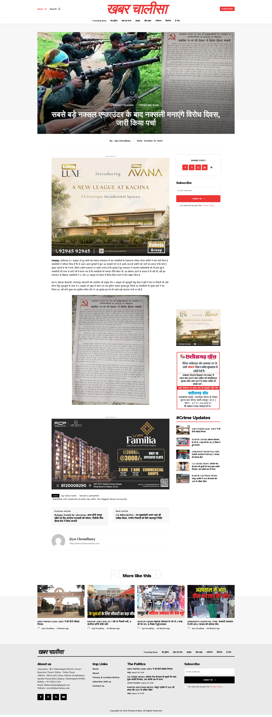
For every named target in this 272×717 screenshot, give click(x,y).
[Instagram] (48, 697)
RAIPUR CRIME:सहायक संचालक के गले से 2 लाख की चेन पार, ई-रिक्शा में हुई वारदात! (206, 442)
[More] (211, 167)
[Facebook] (185, 167)
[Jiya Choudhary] (58, 541)
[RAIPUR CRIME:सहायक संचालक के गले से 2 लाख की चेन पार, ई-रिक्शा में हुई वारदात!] (182, 442)
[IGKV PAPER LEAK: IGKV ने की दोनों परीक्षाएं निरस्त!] (182, 430)
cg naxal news (68, 495)
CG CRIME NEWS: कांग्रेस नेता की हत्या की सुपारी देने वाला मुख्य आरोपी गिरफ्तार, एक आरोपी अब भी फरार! (206, 466)
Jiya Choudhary (122, 141)
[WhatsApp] (198, 167)
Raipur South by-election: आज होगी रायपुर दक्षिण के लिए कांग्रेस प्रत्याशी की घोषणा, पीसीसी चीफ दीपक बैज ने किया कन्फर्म (78, 518)
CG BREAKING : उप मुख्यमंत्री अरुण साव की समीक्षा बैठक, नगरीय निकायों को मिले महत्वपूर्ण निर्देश (139, 516)
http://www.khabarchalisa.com (84, 543)
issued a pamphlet (89, 495)
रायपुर (129, 672)
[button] (55, 9)
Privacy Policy (208, 205)
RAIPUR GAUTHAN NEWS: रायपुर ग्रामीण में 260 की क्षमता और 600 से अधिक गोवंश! (205, 478)
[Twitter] (192, 167)
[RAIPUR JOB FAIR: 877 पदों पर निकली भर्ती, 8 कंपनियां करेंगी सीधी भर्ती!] (111, 601)
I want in (196, 199)
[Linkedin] (205, 167)
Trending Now (148, 105)
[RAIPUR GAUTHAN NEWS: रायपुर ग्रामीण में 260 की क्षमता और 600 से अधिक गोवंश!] (182, 478)
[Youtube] (63, 697)
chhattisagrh (123, 105)
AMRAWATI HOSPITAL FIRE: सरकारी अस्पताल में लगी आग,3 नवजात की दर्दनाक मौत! (206, 454)
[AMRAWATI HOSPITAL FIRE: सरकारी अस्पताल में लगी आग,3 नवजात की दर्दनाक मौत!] (182, 454)
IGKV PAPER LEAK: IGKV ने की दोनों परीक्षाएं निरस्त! (206, 430)
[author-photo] (39, 628)
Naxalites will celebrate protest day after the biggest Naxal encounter (90, 499)
